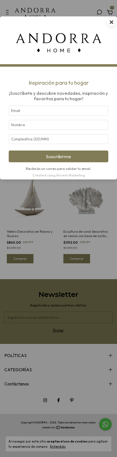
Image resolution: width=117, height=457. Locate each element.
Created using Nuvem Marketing (58, 175)
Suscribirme (58, 156)
